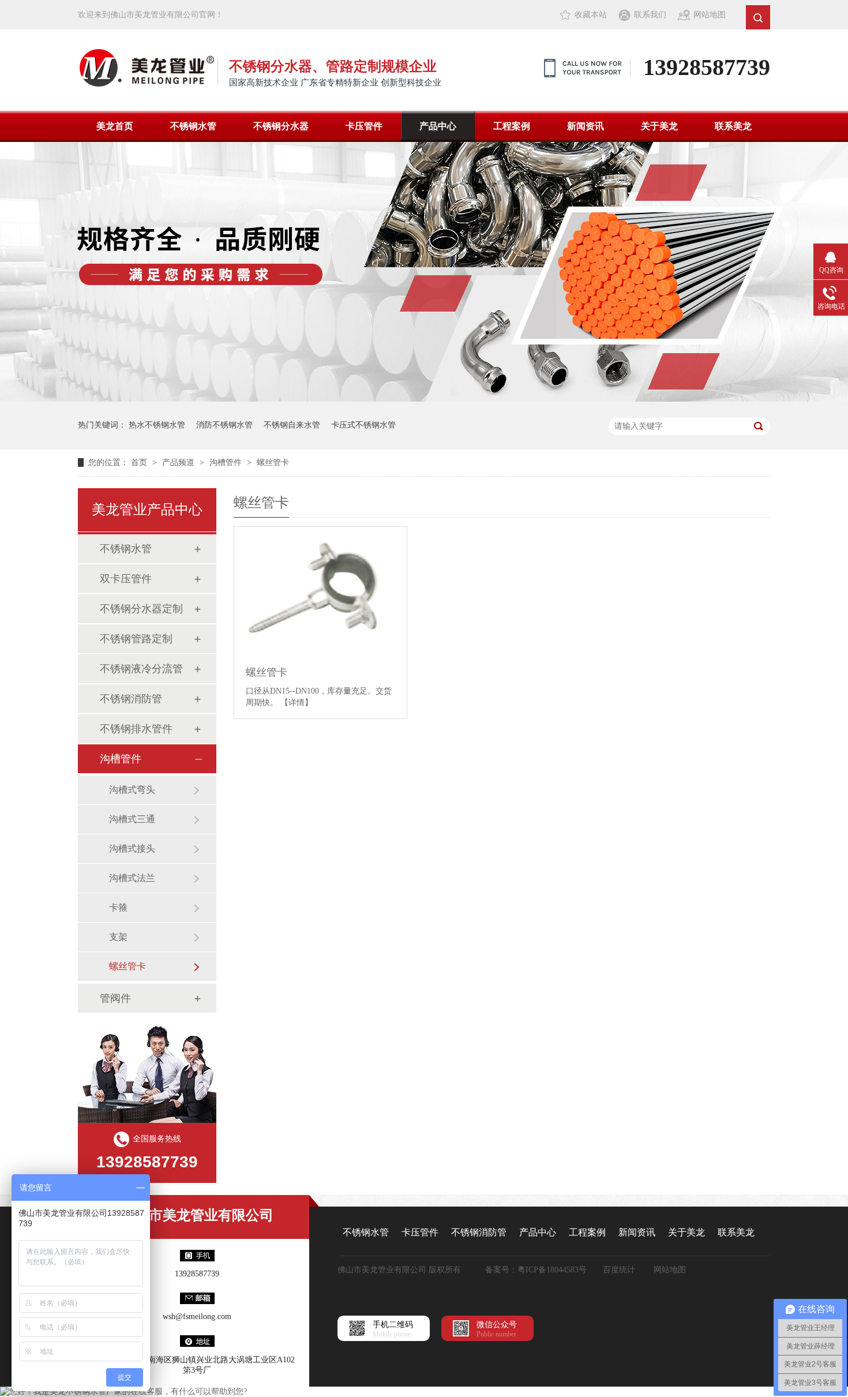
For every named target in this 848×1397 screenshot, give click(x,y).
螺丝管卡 (273, 462)
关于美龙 (659, 126)
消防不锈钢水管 (224, 425)
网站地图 (709, 14)
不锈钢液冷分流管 (141, 669)
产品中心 (437, 126)
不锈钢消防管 (131, 699)
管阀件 (115, 998)
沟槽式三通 (132, 819)
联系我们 (650, 14)
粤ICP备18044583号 (552, 1269)
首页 (140, 462)
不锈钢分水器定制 (141, 609)
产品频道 (179, 462)
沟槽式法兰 (132, 878)
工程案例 (511, 126)
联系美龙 (733, 126)
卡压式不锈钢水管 (363, 425)
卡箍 (118, 907)
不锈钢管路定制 (136, 639)
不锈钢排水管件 (136, 729)
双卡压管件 (126, 579)
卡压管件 (364, 126)
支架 (118, 937)
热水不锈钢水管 (157, 425)
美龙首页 (114, 126)
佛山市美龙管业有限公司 (197, 1215)
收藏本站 (591, 14)
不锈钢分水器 (281, 126)
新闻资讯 (585, 126)
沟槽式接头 (132, 848)
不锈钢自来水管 (292, 425)
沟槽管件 (226, 462)
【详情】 (296, 702)
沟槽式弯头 (132, 790)
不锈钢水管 (193, 126)
